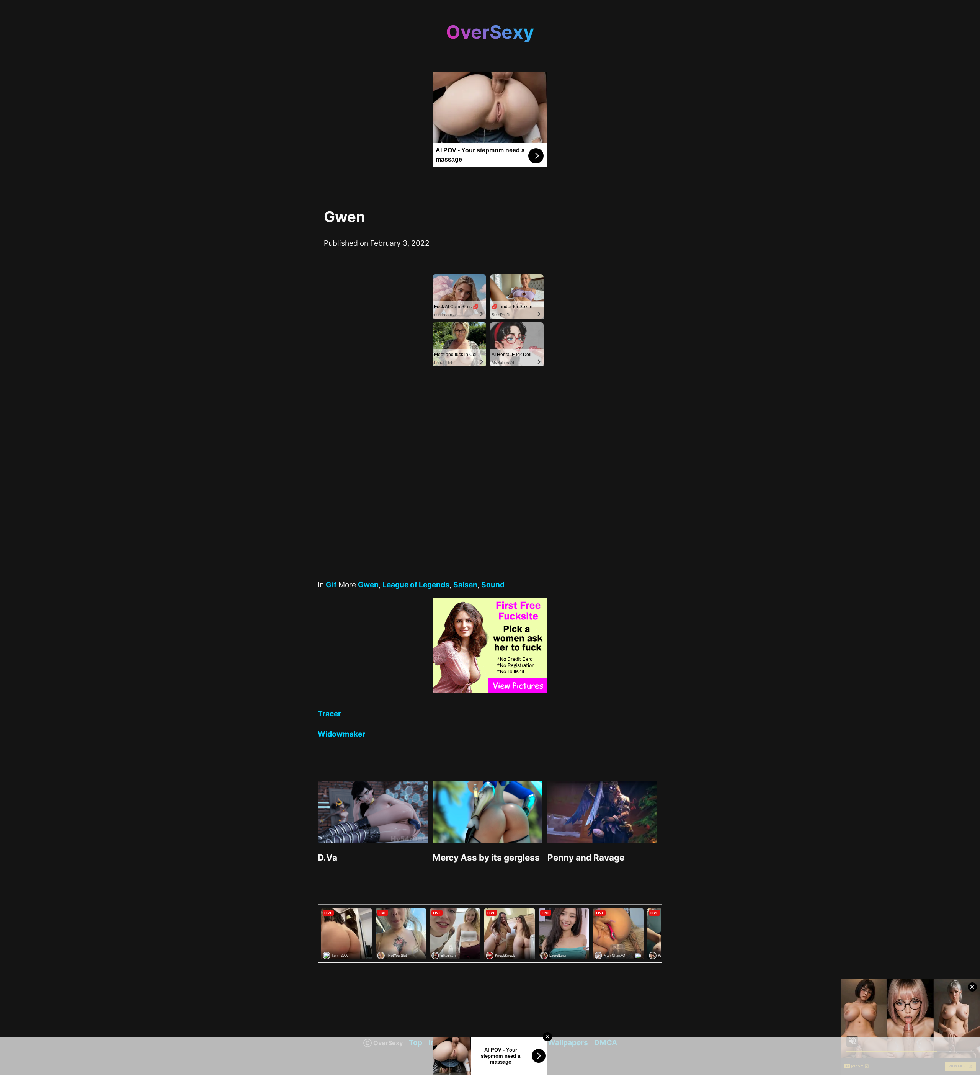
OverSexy (490, 32)
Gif (331, 584)
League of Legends (415, 584)
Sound (493, 584)
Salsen (465, 584)
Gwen (368, 584)
